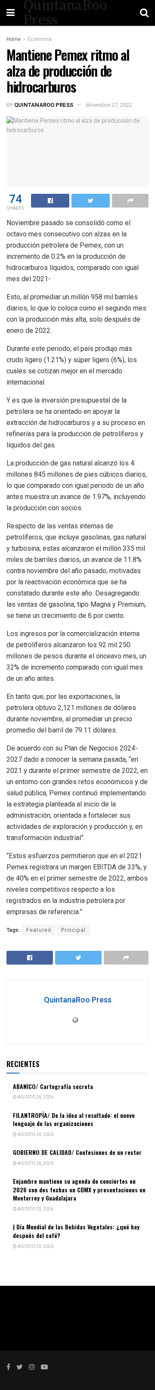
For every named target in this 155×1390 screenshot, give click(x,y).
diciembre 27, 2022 (108, 105)
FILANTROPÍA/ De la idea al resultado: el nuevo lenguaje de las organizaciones (74, 1119)
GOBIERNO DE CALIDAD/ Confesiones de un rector (77, 1152)
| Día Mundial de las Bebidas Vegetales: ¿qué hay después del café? (76, 1231)
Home (13, 39)
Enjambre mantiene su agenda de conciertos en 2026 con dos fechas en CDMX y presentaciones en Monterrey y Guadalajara (79, 1189)
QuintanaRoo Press (43, 105)
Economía (40, 39)
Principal (73, 930)
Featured (38, 930)
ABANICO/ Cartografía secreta (53, 1086)
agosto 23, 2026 (35, 1209)
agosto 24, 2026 (35, 1097)
